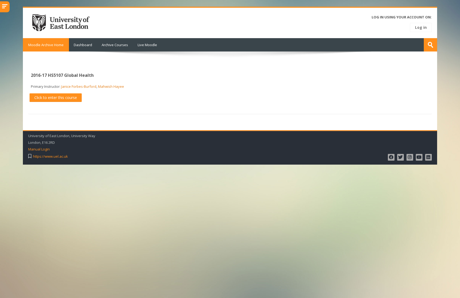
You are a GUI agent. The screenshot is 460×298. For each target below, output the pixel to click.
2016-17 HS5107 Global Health (62, 75)
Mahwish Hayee (111, 86)
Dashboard (83, 44)
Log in (421, 27)
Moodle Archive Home (46, 44)
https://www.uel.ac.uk (50, 156)
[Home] (62, 22)
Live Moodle (147, 44)
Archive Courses (115, 44)
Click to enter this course (55, 97)
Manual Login (39, 149)
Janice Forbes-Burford (78, 86)
